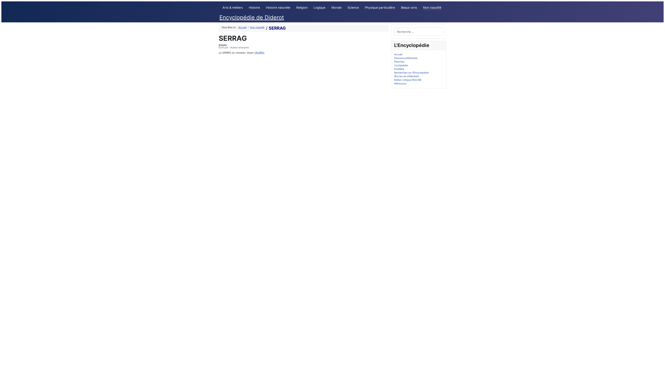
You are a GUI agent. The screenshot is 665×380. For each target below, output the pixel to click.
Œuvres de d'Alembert (406, 76)
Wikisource (400, 83)
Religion (302, 7)
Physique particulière (380, 7)
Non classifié (432, 7)
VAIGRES (259, 52)
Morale (336, 7)
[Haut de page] (660, 375)
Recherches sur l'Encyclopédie (411, 72)
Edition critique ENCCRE (407, 79)
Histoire (254, 7)
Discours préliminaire (406, 58)
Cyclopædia (401, 65)
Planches (399, 61)
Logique (319, 7)
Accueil (398, 54)
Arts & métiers (233, 7)
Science (353, 7)
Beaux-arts (409, 7)
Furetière (399, 68)
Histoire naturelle (278, 7)
